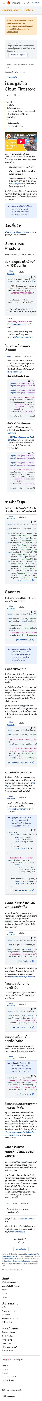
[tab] (11, 272)
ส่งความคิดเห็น (12, 77)
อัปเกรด (17, 826)
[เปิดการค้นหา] (24, 2)
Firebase (8, 65)
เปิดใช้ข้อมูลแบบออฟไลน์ (23, 337)
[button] (11, 272)
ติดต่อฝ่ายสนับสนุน (8, 1332)
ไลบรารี (4, 1293)
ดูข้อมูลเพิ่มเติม (17, 817)
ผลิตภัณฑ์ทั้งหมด (8, 1381)
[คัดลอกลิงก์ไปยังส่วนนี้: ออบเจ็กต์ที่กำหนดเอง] (34, 772)
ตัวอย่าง (4, 1290)
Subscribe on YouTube (10, 1318)
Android (5, 1366)
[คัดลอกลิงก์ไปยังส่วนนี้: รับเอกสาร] (22, 592)
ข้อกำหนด (5, 1390)
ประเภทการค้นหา (28, 1219)
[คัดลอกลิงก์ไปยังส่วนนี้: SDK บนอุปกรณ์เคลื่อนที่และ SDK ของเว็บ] (28, 265)
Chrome (5, 1369)
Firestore (28, 10)
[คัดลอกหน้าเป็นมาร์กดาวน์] (15, 95)
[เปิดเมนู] (3, 3)
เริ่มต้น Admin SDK (14, 372)
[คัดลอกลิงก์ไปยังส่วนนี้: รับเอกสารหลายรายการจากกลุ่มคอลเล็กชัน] (26, 1107)
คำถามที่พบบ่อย (7, 1351)
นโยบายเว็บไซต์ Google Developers (19, 1261)
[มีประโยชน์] (21, 72)
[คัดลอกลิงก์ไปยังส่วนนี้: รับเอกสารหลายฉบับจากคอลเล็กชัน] (29, 907)
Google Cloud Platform (10, 1377)
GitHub (4, 1297)
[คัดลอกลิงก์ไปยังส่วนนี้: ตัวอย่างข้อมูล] (27, 502)
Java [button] (9, 357)
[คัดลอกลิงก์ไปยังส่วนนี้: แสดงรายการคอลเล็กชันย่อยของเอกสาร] (18, 1156)
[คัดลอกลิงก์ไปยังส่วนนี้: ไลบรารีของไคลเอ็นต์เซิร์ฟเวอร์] (18, 350)
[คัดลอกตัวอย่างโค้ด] (35, 277)
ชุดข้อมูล (15, 184)
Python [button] (17, 357)
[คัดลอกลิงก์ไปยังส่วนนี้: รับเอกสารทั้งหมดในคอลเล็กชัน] (20, 987)
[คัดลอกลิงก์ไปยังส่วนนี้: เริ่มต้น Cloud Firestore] (22, 248)
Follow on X (6, 1315)
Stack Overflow (7, 1336)
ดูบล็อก (4, 1307)
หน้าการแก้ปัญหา (18, 1232)
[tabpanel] (21, 307)
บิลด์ (9, 68)
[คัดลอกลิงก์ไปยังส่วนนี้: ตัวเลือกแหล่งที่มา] (28, 669)
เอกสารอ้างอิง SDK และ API (11, 1286)
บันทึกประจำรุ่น (7, 1343)
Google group (7, 1340)
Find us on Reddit (8, 1311)
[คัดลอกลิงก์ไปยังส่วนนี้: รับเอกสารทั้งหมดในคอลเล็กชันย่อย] (25, 1041)
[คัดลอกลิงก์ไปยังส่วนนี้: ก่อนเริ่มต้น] (23, 226)
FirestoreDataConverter (17, 809)
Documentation (10, 10)
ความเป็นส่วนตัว (16, 1390)
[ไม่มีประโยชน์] (24, 72)
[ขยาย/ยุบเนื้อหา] (14, 102)
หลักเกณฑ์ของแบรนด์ (9, 1347)
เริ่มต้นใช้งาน (17, 232)
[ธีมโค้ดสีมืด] (31, 277)
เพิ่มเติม (21, 272)
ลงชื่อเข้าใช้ (35, 3)
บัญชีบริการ (11, 433)
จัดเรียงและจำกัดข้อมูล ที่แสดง (21, 977)
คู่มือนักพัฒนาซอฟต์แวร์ (10, 1282)
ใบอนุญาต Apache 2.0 (9, 1259)
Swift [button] (15, 1204)
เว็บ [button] (8, 1204)
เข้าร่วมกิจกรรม (7, 1322)
